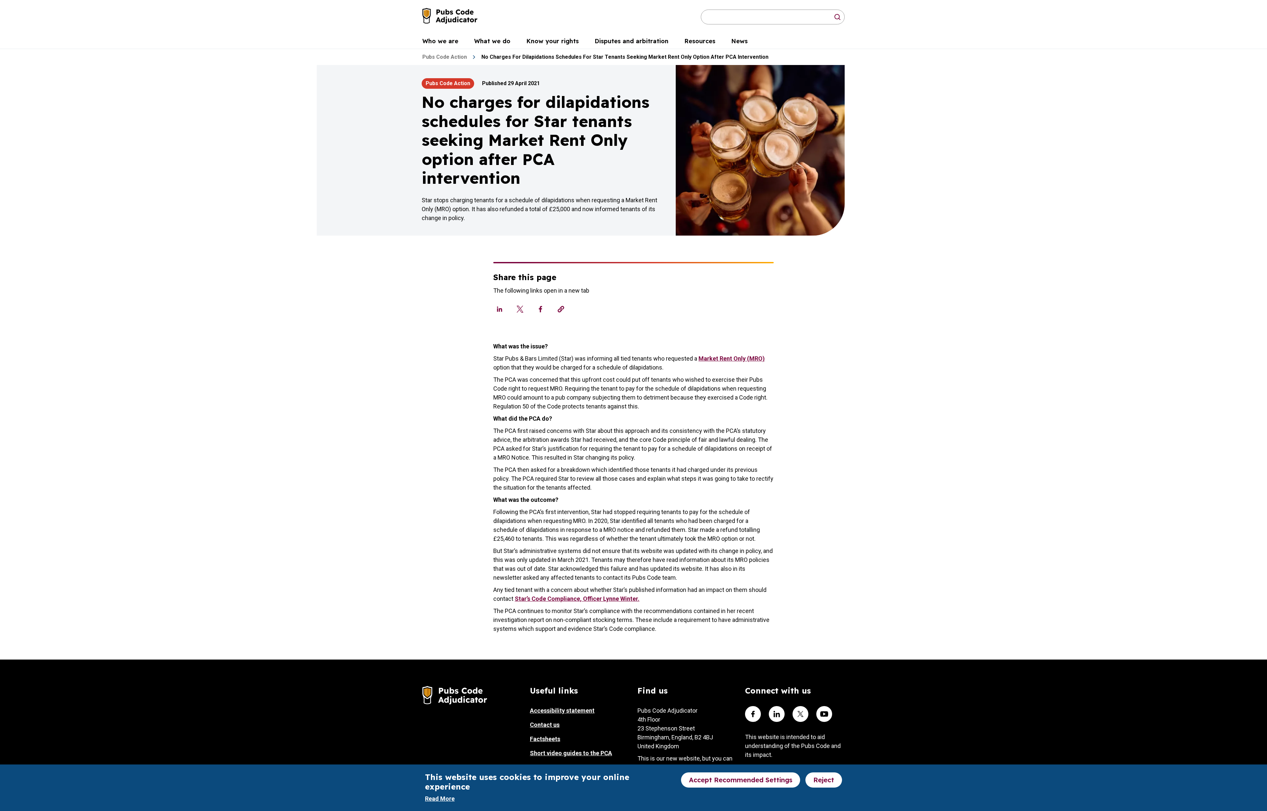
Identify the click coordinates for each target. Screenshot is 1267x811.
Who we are (440, 41)
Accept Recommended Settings (740, 780)
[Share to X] (520, 309)
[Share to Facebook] (540, 309)
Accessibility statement (562, 710)
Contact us (545, 724)
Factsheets (545, 738)
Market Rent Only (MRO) (731, 358)
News (739, 41)
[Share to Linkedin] (499, 309)
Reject (823, 780)
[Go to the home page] (450, 16)
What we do (492, 41)
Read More (440, 798)
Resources (699, 41)
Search (837, 17)
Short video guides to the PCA (571, 753)
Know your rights (552, 41)
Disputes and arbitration (631, 41)
